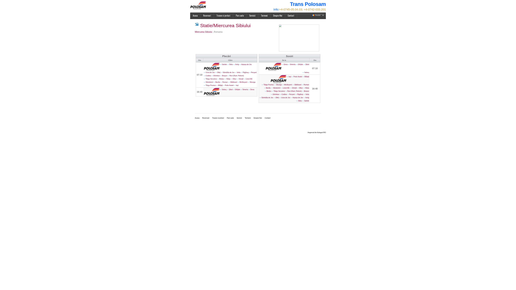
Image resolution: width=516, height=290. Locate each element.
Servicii (252, 15)
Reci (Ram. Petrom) (237, 76)
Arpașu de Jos (246, 64)
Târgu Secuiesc (211, 79)
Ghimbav (216, 76)
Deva (252, 89)
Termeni (264, 15)
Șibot (231, 89)
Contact (291, 15)
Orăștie (237, 89)
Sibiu (231, 64)
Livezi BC (249, 79)
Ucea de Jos (210, 72)
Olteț (218, 72)
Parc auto (240, 15)
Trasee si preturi (223, 15)
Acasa (195, 15)
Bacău (217, 82)
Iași (237, 85)
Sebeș (224, 89)
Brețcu (221, 79)
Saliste (224, 64)
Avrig (237, 64)
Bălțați (220, 85)
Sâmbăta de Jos (228, 72)
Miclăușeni (243, 82)
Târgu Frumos (211, 85)
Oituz (234, 79)
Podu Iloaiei (229, 85)
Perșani (254, 72)
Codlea (208, 76)
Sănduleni (209, 82)
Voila (238, 72)
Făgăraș (246, 72)
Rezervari (207, 15)
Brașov (224, 76)
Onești (241, 79)
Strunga (252, 82)
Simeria (245, 89)
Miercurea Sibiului (204, 32)
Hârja (228, 79)
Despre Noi (277, 15)
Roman (225, 82)
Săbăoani (233, 82)
